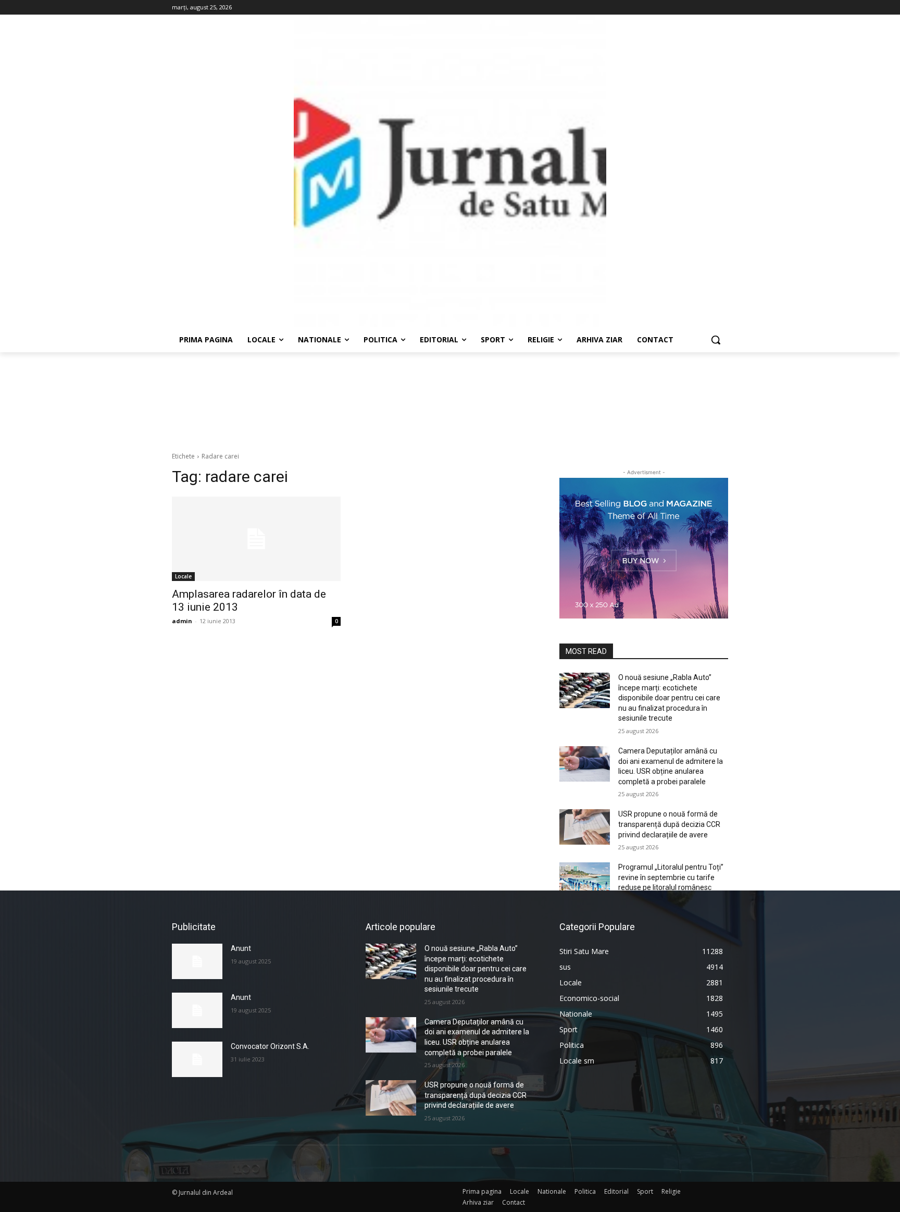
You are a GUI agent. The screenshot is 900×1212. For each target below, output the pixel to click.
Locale (183, 576)
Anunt (241, 948)
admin (182, 621)
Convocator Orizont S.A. (270, 1046)
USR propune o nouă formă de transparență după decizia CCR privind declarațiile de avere (669, 824)
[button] (715, 339)
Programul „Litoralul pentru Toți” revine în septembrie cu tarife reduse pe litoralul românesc (670, 877)
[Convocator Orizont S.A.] (197, 1059)
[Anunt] (197, 961)
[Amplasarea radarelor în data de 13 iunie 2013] (256, 539)
